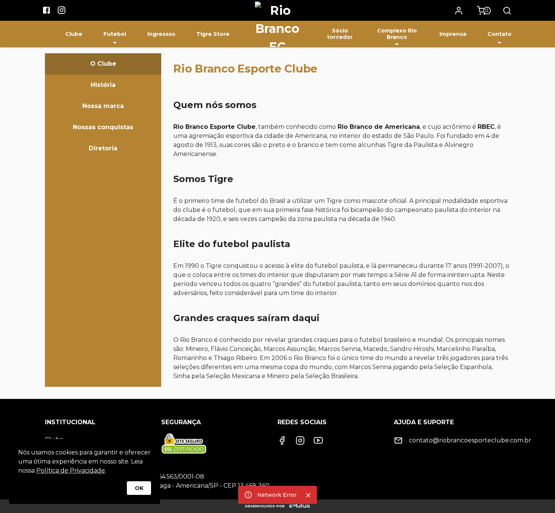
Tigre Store (213, 34)
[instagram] (61, 11)
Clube (73, 34)
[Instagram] (300, 440)
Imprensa (452, 34)
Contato (499, 34)
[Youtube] (318, 440)
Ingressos (161, 34)
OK (139, 488)
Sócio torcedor (340, 33)
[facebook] (46, 11)
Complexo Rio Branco (397, 33)
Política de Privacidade (70, 470)
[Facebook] (282, 440)
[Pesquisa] (507, 10)
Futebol (114, 34)
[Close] (308, 495)
